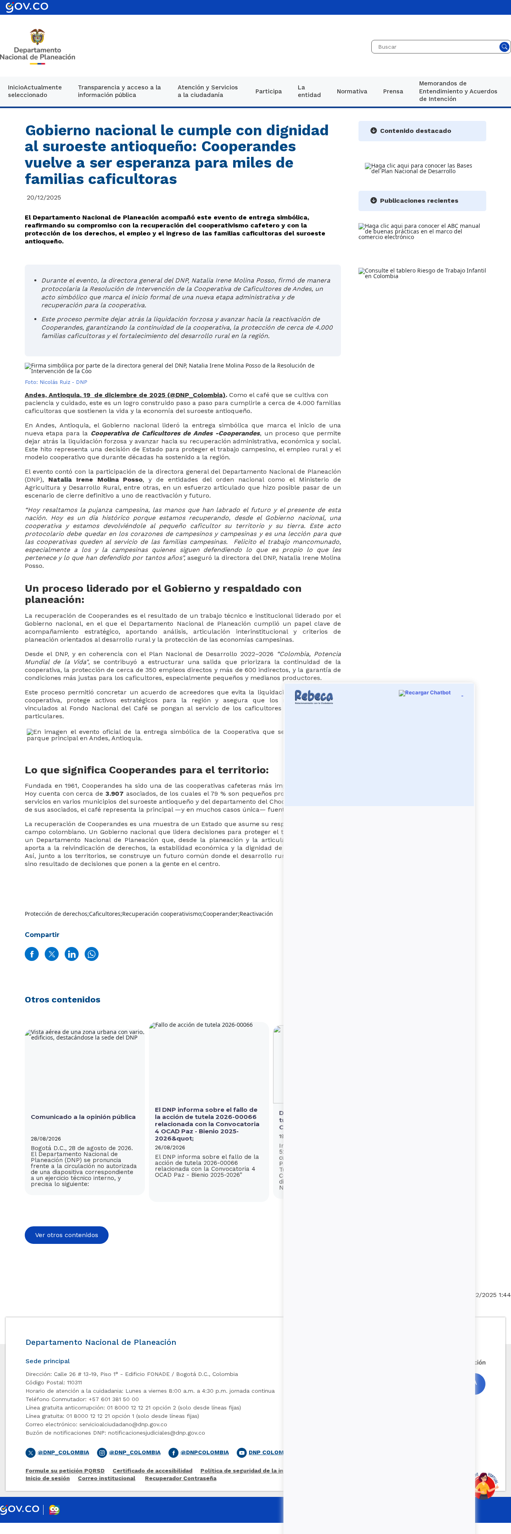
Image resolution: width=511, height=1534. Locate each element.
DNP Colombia (271, 1452)
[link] (35, 92)
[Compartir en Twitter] (52, 954)
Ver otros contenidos (66, 1235)
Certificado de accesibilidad (152, 1471)
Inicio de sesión (48, 1478)
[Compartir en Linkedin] (72, 954)
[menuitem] (35, 92)
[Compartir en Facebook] (32, 954)
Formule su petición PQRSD (65, 1471)
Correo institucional (106, 1478)
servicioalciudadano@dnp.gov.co (123, 1424)
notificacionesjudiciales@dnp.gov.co (156, 1432)
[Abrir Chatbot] (483, 1486)
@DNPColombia (204, 1452)
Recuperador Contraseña (180, 1478)
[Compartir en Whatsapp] (92, 954)
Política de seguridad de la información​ (256, 1471)
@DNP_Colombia (63, 1452)
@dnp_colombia (134, 1452)
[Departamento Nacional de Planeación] (37, 47)
